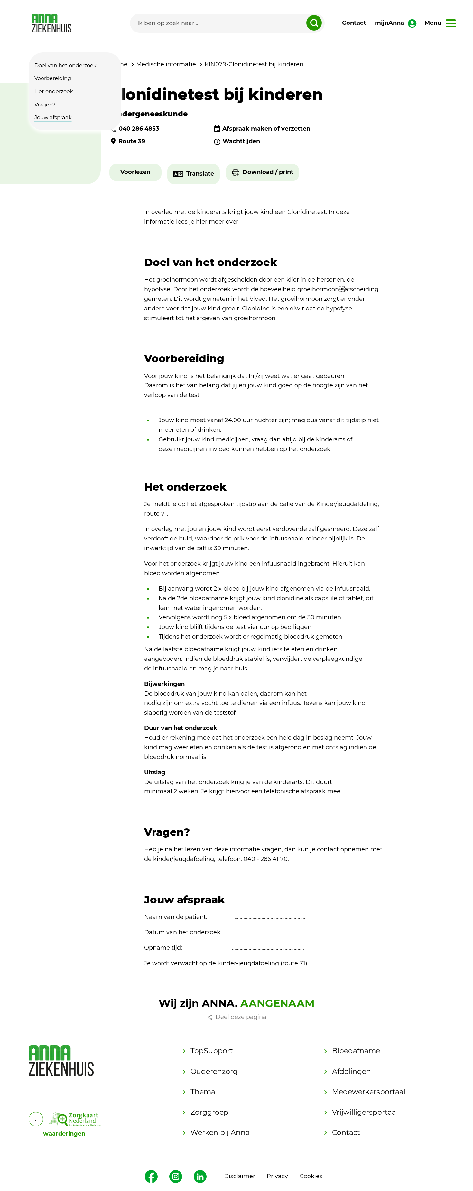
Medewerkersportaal (368, 1091)
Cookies (311, 1176)
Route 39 (131, 141)
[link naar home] (51, 23)
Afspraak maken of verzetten (266, 128)
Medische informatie (166, 64)
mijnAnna (389, 22)
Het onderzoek (53, 91)
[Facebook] (151, 1176)
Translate (200, 173)
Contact (354, 22)
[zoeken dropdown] (314, 23)
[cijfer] (75, 1119)
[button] (135, 172)
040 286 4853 (139, 128)
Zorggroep (209, 1112)
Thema (202, 1091)
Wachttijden (241, 141)
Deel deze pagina (241, 1016)
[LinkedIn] (200, 1176)
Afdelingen (351, 1071)
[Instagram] (175, 1176)
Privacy (277, 1176)
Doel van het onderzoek (65, 65)
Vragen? (44, 104)
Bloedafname (356, 1051)
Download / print (268, 172)
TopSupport (211, 1051)
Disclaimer (239, 1176)
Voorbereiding (52, 78)
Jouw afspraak (53, 117)
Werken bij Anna (220, 1132)
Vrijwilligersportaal (365, 1112)
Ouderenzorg (214, 1071)
